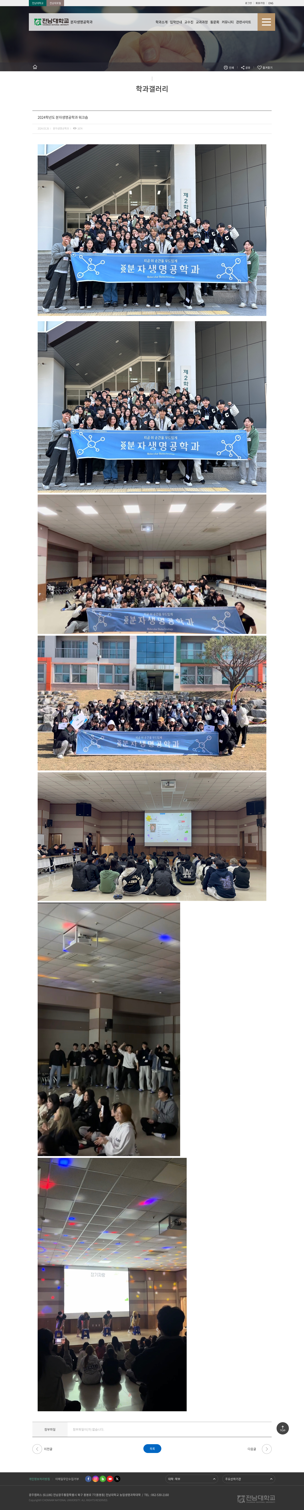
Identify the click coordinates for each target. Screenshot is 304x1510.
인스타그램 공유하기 (237, 78)
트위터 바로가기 (117, 1479)
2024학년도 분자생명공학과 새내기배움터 (37, 1449)
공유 (247, 68)
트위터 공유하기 (216, 78)
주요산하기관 (233, 1479)
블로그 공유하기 (232, 78)
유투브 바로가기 (110, 1479)
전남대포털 (55, 3)
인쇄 (231, 68)
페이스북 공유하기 (211, 78)
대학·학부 (174, 1479)
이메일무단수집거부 (67, 1479)
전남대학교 (37, 3)
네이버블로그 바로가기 (103, 1479)
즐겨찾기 (268, 68)
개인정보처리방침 (39, 1479)
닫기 (250, 75)
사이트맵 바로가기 (266, 22)
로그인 (248, 3)
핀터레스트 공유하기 (227, 78)
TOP (282, 1430)
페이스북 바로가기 (88, 1479)
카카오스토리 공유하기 (222, 78)
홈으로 (35, 66)
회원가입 (260, 3)
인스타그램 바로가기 (95, 1479)
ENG (270, 3)
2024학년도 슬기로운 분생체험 (267, 1449)
